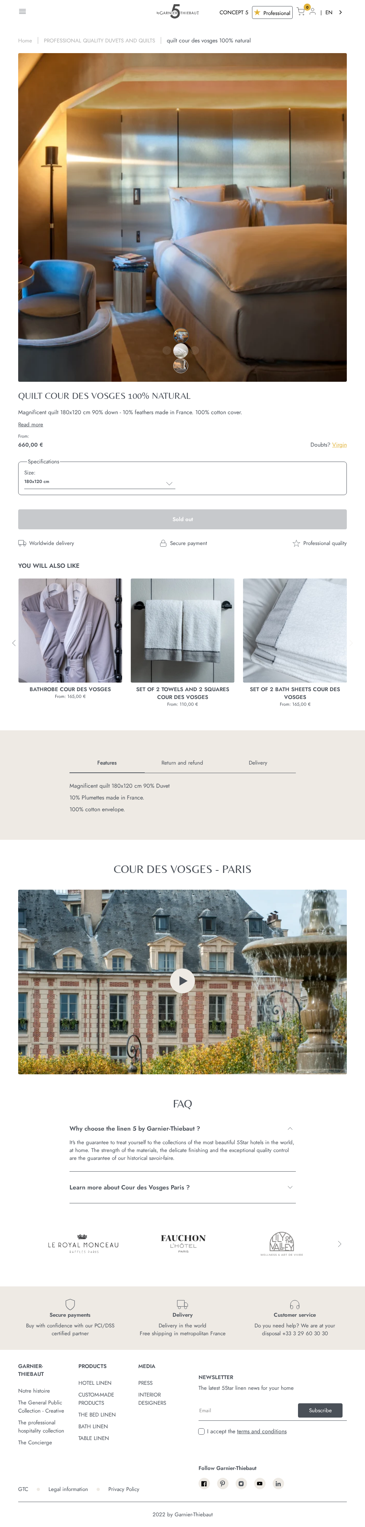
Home (25, 41)
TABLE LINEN (93, 1438)
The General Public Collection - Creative (41, 1407)
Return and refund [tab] (182, 763)
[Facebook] (204, 1483)
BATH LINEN (93, 1426)
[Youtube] (260, 1483)
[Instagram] (241, 1483)
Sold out (183, 519)
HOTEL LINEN (95, 1383)
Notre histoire (34, 1391)
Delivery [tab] (258, 763)
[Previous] (167, 350)
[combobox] (334, 12)
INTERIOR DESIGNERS (152, 1399)
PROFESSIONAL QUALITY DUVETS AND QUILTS (99, 41)
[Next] (194, 350)
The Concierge (35, 1442)
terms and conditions (262, 1431)
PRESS (145, 1383)
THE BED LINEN (97, 1415)
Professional (276, 13)
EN (329, 12)
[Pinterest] (222, 1483)
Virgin (339, 445)
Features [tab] (107, 763)
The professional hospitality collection (41, 1427)
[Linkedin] (278, 1483)
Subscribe (320, 1410)
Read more (30, 424)
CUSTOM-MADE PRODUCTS (96, 1399)
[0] (300, 12)
